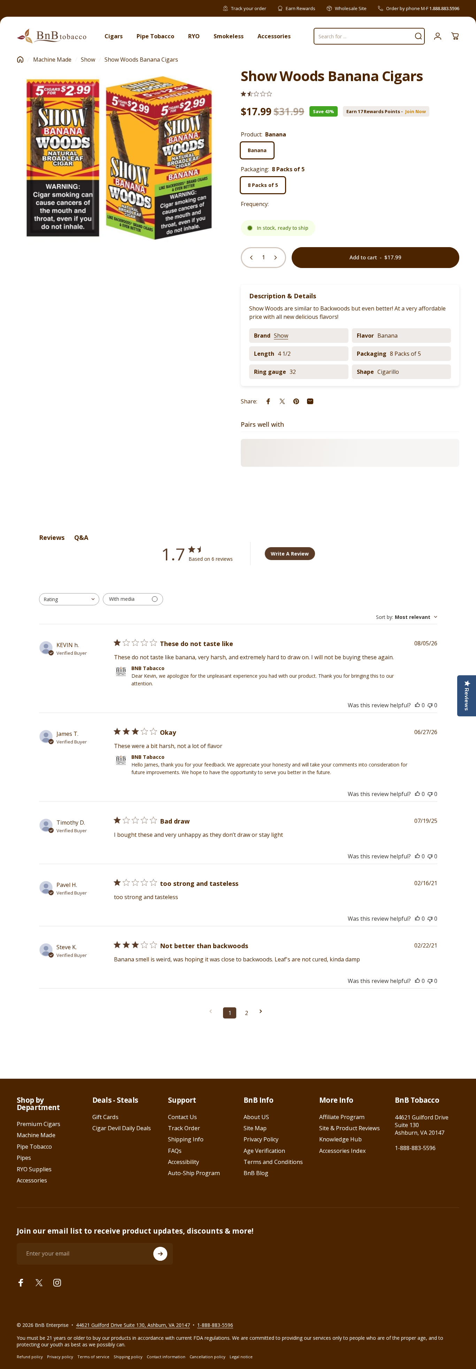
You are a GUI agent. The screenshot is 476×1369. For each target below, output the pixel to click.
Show (88, 59)
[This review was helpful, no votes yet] (417, 705)
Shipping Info (186, 1139)
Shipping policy (128, 1356)
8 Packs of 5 (263, 185)
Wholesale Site (351, 8)
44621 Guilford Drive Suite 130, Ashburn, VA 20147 (133, 1325)
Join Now (415, 111)
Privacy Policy (261, 1139)
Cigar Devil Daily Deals (121, 1128)
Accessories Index (342, 1150)
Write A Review (290, 553)
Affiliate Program (341, 1117)
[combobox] (69, 599)
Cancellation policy (207, 1356)
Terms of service (93, 1356)
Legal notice (241, 1356)
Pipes (24, 1157)
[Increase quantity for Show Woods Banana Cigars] (277, 257)
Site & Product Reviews (349, 1128)
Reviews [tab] (51, 537)
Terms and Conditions (273, 1161)
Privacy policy (60, 1356)
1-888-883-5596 (415, 1148)
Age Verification (264, 1150)
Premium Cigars (38, 1123)
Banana (257, 150)
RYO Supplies (34, 1169)
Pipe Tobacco (34, 1146)
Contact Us (182, 1117)
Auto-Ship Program (194, 1173)
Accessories (32, 1180)
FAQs (175, 1150)
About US (256, 1117)
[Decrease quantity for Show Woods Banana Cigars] (250, 257)
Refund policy (30, 1356)
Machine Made (52, 59)
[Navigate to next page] (263, 1011)
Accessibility (183, 1161)
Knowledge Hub (340, 1139)
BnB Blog (256, 1173)
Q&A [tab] (81, 537)
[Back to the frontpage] (20, 59)
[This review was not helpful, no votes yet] (430, 705)
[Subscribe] (160, 1254)
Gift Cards (105, 1117)
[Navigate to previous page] (213, 1011)
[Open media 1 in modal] (117, 157)
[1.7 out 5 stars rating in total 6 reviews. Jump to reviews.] (256, 93)
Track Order (184, 1128)
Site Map (255, 1128)
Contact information (166, 1356)
